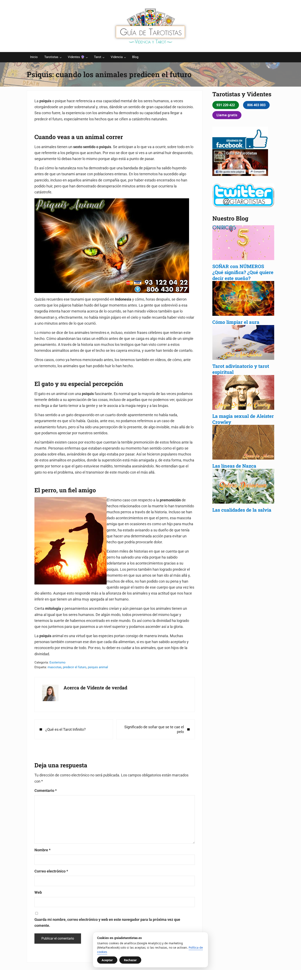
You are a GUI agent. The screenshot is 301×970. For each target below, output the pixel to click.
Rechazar (130, 960)
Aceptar (107, 960)
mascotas (54, 667)
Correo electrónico (51, 871)
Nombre (42, 850)
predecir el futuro (74, 667)
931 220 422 (225, 105)
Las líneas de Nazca (234, 466)
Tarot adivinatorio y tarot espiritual (240, 369)
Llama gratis (226, 115)
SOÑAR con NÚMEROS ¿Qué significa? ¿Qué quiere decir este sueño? (242, 272)
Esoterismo (57, 662)
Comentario (45, 790)
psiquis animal (98, 667)
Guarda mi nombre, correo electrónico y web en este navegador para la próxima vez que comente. (107, 922)
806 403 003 (256, 105)
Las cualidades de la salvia (242, 510)
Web (38, 892)
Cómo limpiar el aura (235, 322)
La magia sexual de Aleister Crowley (243, 419)
